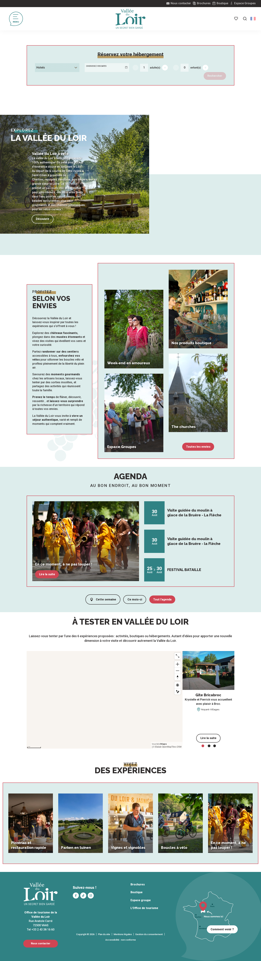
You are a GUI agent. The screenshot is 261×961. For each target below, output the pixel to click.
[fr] (253, 18)
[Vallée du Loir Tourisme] (130, 19)
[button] (245, 18)
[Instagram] (91, 896)
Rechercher (214, 75)
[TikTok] (83, 896)
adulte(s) (155, 67)
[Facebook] (76, 896)
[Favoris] (236, 18)
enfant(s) (195, 67)
